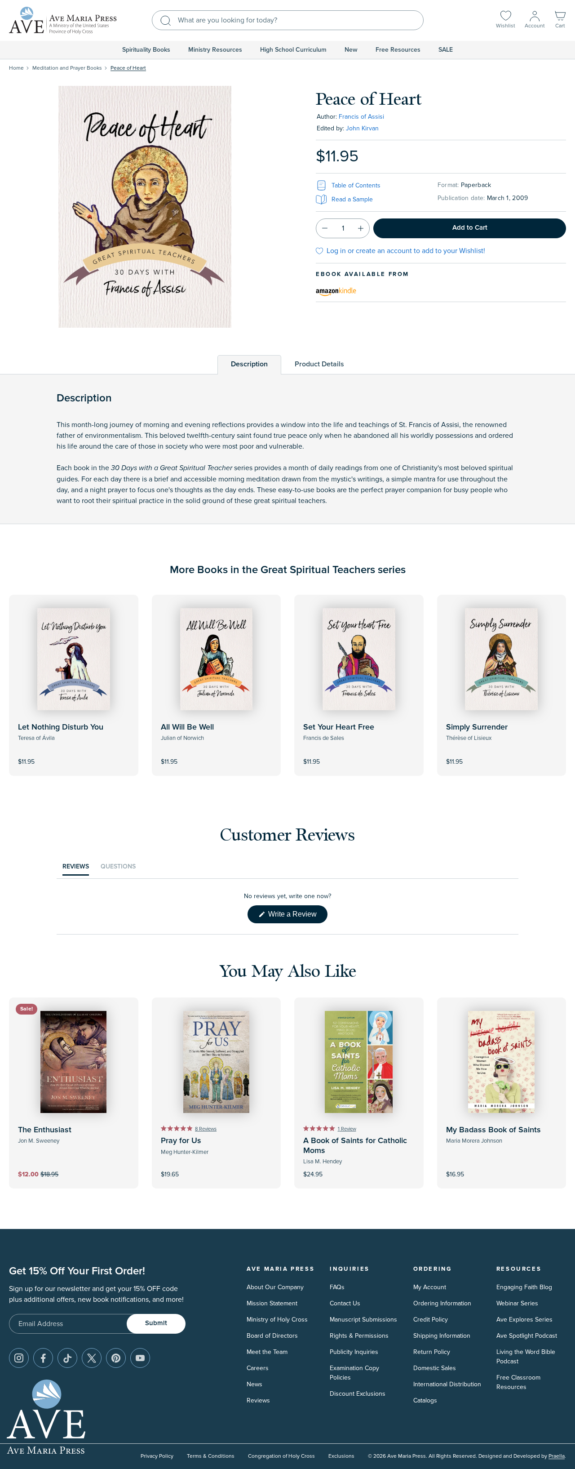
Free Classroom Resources (518, 1382)
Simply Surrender (477, 727)
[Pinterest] (116, 1358)
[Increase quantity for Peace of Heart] (360, 228)
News (254, 1384)
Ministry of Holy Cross (277, 1319)
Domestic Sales (434, 1368)
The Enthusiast (44, 1130)
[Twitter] (92, 1358)
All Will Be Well (187, 727)
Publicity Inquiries (354, 1352)
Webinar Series (517, 1303)
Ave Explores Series (524, 1319)
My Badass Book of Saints (493, 1130)
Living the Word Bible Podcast (525, 1356)
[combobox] (288, 20)
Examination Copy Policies (354, 1372)
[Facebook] (43, 1358)
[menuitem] (146, 50)
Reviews (258, 1400)
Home (16, 68)
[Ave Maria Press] (63, 20)
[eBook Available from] (336, 290)
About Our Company (275, 1287)
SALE (445, 50)
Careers (258, 1368)
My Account (429, 1287)
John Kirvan (362, 128)
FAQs (337, 1287)
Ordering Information (442, 1303)
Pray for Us (181, 1141)
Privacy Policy (157, 1456)
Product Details (319, 364)
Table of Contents (356, 185)
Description (249, 364)
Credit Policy (430, 1319)
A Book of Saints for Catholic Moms (355, 1146)
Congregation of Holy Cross (281, 1456)
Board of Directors (272, 1336)
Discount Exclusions (357, 1394)
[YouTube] (140, 1358)
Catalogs (425, 1400)
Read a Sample (352, 199)
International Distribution (447, 1384)
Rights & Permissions (359, 1336)
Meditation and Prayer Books (67, 68)
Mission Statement (272, 1303)
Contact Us (345, 1303)
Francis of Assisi (361, 116)
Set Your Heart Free (338, 727)
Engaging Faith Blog (524, 1287)
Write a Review (296, 916)
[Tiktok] (67, 1358)
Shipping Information (441, 1336)
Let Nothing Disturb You (60, 727)
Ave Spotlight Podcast (526, 1336)
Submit (156, 1323)
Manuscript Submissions (363, 1319)
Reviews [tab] (75, 869)
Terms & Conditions (210, 1456)
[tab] (249, 364)
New (351, 50)
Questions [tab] (118, 869)
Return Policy (431, 1352)
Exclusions (341, 1456)
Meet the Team (267, 1352)
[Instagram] (19, 1358)
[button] (560, 20)
